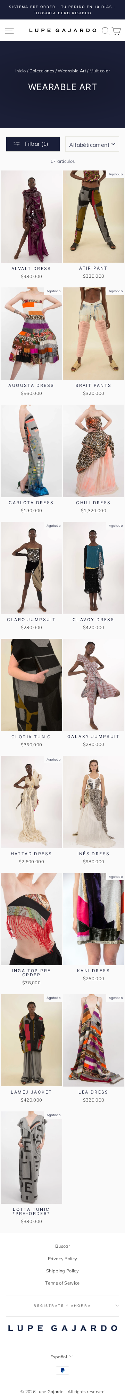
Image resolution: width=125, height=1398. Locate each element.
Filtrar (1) (36, 143)
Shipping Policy (62, 1270)
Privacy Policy (62, 1258)
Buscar (62, 1246)
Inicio (20, 70)
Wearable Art (72, 70)
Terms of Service (62, 1283)
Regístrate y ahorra (62, 1305)
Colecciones (42, 70)
